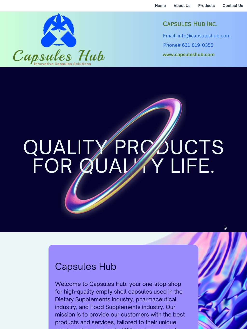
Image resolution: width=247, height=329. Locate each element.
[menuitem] (160, 6)
